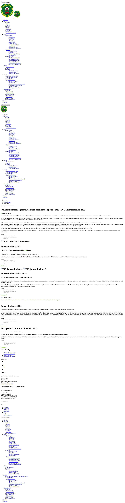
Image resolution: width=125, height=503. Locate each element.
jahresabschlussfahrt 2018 (9, 354)
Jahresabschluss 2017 (8, 355)
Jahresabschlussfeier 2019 (9, 352)
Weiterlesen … (3, 265)
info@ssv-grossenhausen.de (7, 383)
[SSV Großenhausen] (10, 17)
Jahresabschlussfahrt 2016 (9, 356)
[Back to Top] (1, 1)
